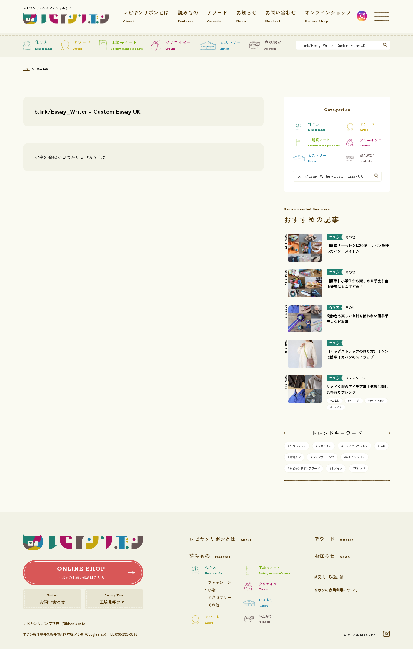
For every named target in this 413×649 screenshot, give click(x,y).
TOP (26, 69)
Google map (95, 634)
